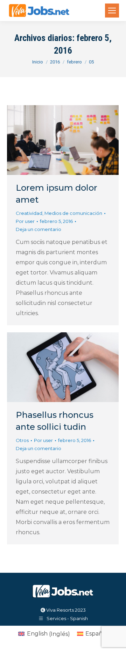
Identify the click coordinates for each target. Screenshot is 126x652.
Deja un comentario (38, 229)
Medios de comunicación (73, 213)
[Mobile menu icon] (112, 11)
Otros (22, 440)
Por (25, 221)
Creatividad (29, 213)
